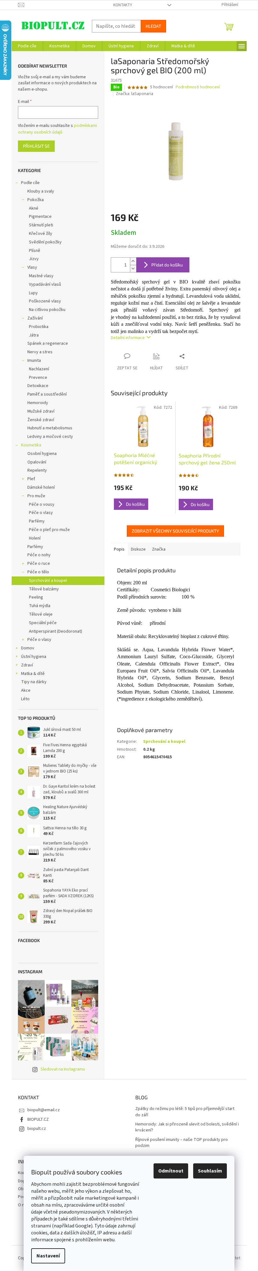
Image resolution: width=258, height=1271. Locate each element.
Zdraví (27, 665)
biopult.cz (36, 1128)
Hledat (153, 26)
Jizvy (34, 259)
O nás (23, 1205)
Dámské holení (41, 487)
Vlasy (32, 267)
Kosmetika (31, 445)
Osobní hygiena (42, 454)
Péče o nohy (39, 555)
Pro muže (36, 496)
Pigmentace (40, 216)
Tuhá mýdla (39, 606)
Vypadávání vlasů (45, 284)
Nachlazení (39, 369)
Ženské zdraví (40, 420)
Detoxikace (37, 386)
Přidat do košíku (167, 264)
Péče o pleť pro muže (49, 530)
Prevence (38, 377)
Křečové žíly (40, 233)
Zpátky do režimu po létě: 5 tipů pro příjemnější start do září (184, 1112)
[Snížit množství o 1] (133, 268)
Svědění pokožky (45, 242)
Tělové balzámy (44, 589)
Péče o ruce (38, 563)
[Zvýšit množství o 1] (133, 261)
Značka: (134, 94)
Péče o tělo (38, 572)
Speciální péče (43, 623)
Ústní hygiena (33, 656)
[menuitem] (27, 46)
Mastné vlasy (41, 276)
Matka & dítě (33, 674)
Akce (26, 690)
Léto (25, 699)
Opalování (36, 462)
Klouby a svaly (40, 191)
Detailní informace (128, 338)
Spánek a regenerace (47, 343)
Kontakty (122, 5)
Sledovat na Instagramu (63, 1069)
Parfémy (37, 521)
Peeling (36, 597)
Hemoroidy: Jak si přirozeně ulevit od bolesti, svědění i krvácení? (187, 1127)
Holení (35, 538)
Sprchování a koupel (48, 580)
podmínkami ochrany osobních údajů (57, 128)
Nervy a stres (40, 352)
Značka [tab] (158, 549)
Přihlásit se (36, 146)
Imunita (34, 360)
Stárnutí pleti (41, 225)
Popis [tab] (119, 549)
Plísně (34, 251)
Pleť (31, 479)
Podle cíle (30, 183)
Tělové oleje (41, 614)
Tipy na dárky (34, 682)
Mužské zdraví (40, 411)
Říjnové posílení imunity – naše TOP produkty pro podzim (181, 1143)
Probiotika (38, 327)
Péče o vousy (41, 504)
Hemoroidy (37, 403)
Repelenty (37, 470)
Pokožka (35, 200)
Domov (27, 648)
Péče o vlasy (41, 513)
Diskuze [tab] (138, 549)
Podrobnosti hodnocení (198, 87)
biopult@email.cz (43, 1110)
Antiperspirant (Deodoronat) (55, 631)
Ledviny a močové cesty (50, 436)
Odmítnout (170, 1170)
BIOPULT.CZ (38, 1119)
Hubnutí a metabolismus (49, 428)
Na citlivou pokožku (47, 310)
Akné (33, 208)
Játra (34, 335)
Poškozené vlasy (45, 301)
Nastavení (48, 1255)
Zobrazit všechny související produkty (175, 531)
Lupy (33, 293)
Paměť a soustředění (47, 394)
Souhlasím (210, 1170)
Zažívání (35, 318)
